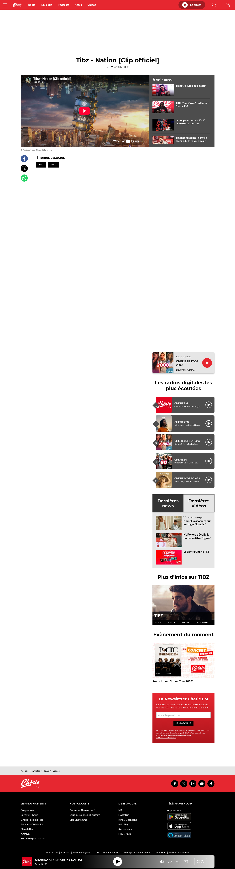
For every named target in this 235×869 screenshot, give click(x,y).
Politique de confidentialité (137, 852)
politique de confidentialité (166, 738)
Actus (78, 4)
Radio (32, 4)
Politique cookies (111, 852)
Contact (65, 852)
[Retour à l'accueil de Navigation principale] (17, 5)
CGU (96, 852)
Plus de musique (200, 861)
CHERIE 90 (180, 459)
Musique (46, 4)
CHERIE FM (181, 403)
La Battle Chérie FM (196, 551)
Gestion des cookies (179, 852)
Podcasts (63, 4)
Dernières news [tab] (168, 503)
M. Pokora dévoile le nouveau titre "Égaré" (197, 536)
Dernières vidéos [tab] (198, 503)
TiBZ (158, 615)
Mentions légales (81, 852)
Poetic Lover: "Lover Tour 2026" (172, 681)
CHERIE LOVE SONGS (187, 478)
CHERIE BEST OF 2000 (187, 363)
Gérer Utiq (160, 852)
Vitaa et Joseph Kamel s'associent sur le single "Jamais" (197, 521)
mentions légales (183, 735)
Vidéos (91, 4)
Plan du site (51, 852)
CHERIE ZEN (181, 422)
